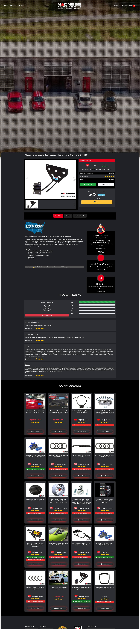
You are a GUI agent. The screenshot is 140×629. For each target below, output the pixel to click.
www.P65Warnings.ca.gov (64, 267)
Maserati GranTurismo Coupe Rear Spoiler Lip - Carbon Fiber (58, 588)
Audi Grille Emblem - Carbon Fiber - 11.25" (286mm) (104, 456)
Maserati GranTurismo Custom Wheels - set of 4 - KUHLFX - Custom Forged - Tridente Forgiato (58, 500)
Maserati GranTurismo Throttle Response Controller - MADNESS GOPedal (104, 500)
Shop (6, 6)
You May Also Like (80, 216)
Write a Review (48, 315)
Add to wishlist (106, 184)
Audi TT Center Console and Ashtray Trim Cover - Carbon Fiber (81, 544)
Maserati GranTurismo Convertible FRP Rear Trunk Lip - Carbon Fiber (35, 411)
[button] (74, 179)
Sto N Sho (111, 179)
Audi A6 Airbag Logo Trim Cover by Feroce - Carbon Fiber (105, 588)
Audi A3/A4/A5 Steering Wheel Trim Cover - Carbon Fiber (81, 411)
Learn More (101, 195)
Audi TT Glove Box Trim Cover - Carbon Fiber (81, 456)
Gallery (22, 6)
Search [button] (125, 6)
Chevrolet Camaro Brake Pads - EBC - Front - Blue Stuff (104, 544)
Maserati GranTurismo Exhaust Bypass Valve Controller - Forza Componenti (35, 545)
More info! (111, 173)
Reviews (68, 216)
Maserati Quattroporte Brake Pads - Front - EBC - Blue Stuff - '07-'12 (35, 456)
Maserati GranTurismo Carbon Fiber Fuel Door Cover (35, 500)
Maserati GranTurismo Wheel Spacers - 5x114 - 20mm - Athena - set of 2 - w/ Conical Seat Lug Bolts (105, 412)
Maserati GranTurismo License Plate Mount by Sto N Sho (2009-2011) (81, 588)
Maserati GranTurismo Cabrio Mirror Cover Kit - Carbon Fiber (58, 544)
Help (117, 6)
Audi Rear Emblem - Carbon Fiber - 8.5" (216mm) (35, 588)
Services (14, 6)
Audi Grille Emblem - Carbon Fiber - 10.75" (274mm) (58, 456)
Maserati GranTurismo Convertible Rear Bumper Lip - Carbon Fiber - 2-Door (58, 412)
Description (58, 216)
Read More (100, 269)
